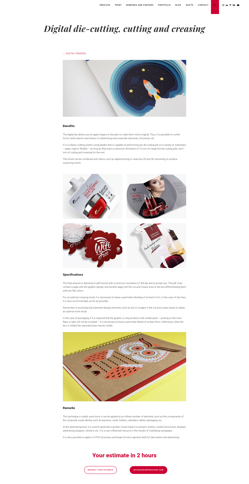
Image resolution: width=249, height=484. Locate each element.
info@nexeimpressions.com (148, 470)
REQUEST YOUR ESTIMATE (100, 470)
